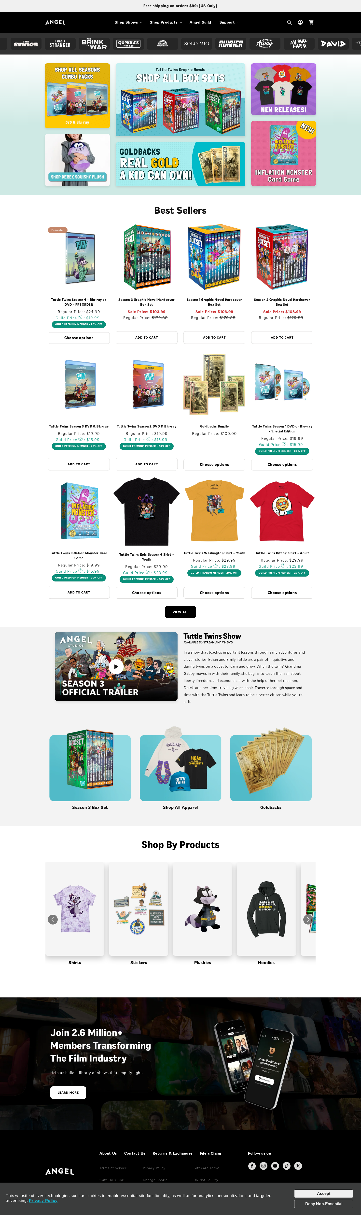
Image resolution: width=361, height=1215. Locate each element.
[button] (128, 22)
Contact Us (134, 1153)
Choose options (78, 337)
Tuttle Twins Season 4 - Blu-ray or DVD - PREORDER (78, 302)
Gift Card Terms (207, 1168)
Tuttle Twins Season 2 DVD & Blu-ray (147, 426)
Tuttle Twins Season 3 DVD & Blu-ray (79, 426)
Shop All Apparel (180, 807)
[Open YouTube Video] (116, 666)
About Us (108, 1153)
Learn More (68, 1093)
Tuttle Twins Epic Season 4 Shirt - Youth (146, 556)
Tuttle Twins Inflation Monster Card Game (79, 555)
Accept (323, 1193)
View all (180, 612)
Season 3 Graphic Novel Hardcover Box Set (146, 302)
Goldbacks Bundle (214, 426)
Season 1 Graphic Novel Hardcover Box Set (214, 302)
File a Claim (210, 1153)
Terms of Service (113, 1168)
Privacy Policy (43, 1201)
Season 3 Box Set (90, 807)
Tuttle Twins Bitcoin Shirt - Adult (282, 553)
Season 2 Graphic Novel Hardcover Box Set (282, 302)
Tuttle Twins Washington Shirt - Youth (214, 553)
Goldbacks (270, 807)
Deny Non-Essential (323, 1204)
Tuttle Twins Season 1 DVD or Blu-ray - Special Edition (282, 428)
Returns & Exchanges (173, 1153)
